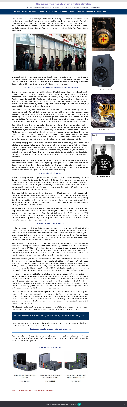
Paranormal (101, 12)
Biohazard (90, 12)
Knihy (24, 12)
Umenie (63, 12)
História (55, 12)
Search (94, 135)
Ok (79, 404)
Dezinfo (72, 12)
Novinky (17, 12)
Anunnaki (33, 12)
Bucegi (41, 12)
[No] (125, 404)
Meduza (80, 12)
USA (48, 12)
